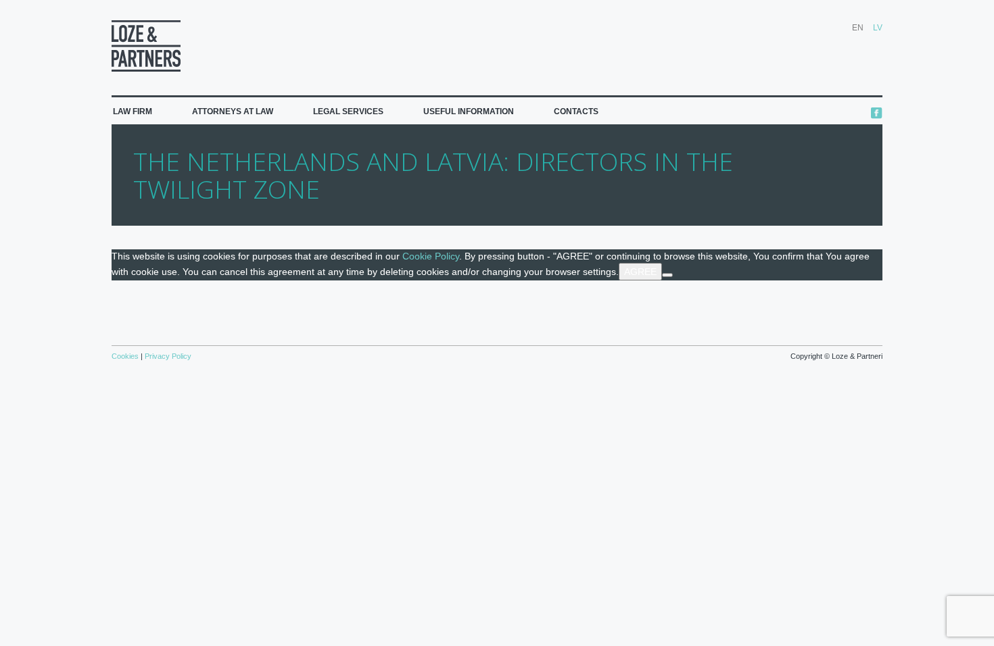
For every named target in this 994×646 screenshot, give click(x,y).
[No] (667, 275)
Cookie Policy (430, 256)
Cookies (126, 356)
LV (877, 27)
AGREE (640, 271)
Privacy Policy (167, 356)
